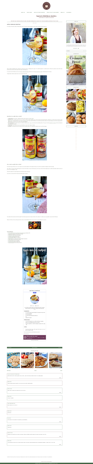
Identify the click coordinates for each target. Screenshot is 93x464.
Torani (30, 122)
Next (61, 370)
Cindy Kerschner (10, 403)
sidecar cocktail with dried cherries (24, 71)
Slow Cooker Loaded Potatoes (12, 240)
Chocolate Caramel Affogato (11, 236)
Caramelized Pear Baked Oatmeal (12, 235)
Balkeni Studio (55, 463)
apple (33, 347)
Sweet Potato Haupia (11, 242)
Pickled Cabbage (10, 239)
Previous (9, 370)
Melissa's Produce (27, 126)
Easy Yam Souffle (10, 237)
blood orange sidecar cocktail (38, 71)
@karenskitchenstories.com (32, 337)
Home (35, 370)
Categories (68, 12)
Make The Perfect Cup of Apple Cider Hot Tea (14, 238)
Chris (8, 440)
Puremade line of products (52, 122)
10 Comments (9, 347)
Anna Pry (9, 432)
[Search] (84, 51)
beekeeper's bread (26, 120)
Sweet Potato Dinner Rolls (11, 241)
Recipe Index (29, 12)
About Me (23, 12)
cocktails (35, 347)
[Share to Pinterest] (61, 347)
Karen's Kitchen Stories (46, 16)
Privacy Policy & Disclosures (53, 12)
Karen (9, 381)
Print (34, 292)
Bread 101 (63, 12)
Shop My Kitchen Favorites (39, 12)
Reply (60, 377)
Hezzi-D (9, 388)
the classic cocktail (31, 118)
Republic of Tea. (33, 119)
